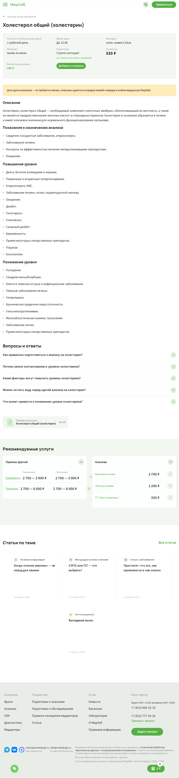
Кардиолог (13, 478)
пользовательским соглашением (118, 750)
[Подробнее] (91, 477)
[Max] (21, 755)
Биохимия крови (105, 474)
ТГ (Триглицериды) (107, 497)
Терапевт (12, 489)
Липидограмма (104, 485)
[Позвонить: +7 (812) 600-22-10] (146, 4)
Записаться (164, 4)
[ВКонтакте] (14, 755)
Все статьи (167, 543)
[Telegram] (7, 755)
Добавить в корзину (71, 66)
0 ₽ (159, 768)
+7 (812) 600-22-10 (143, 708)
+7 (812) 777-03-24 (143, 716)
